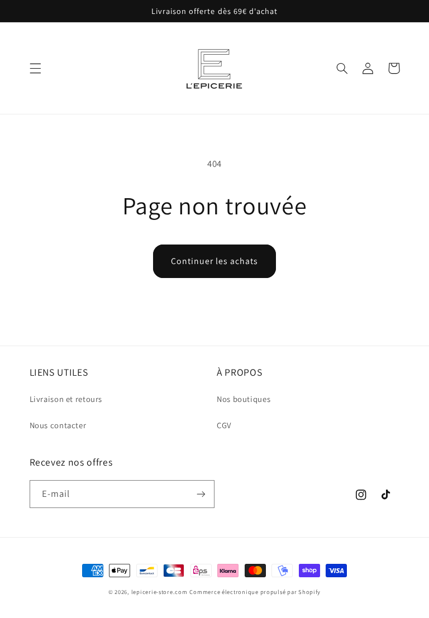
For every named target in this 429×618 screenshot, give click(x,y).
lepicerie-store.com (159, 592)
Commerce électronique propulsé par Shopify (255, 592)
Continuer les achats (215, 261)
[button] (35, 68)
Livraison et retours (66, 399)
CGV (224, 425)
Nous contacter (58, 425)
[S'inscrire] (201, 493)
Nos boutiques (243, 399)
